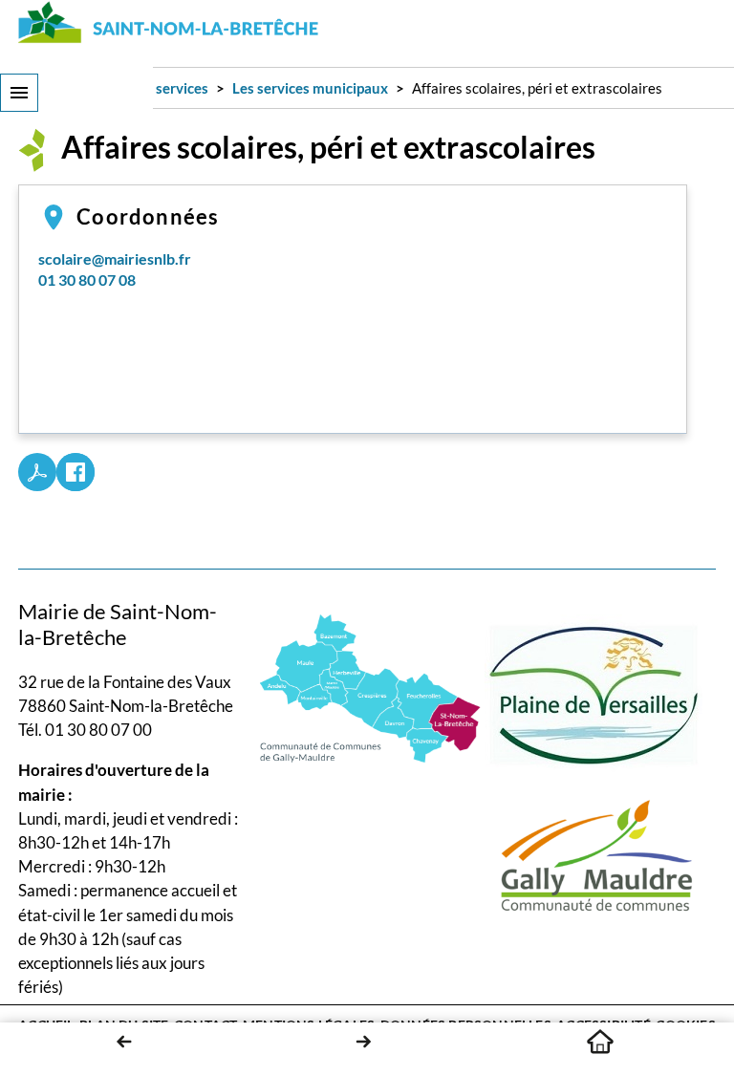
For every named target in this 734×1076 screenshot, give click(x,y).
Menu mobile (19, 93)
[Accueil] (168, 22)
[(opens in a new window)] (370, 687)
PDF (37, 472)
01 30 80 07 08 (87, 279)
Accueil (600, 1041)
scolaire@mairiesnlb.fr (114, 258)
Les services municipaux (310, 88)
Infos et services (155, 88)
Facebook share (75, 472)
